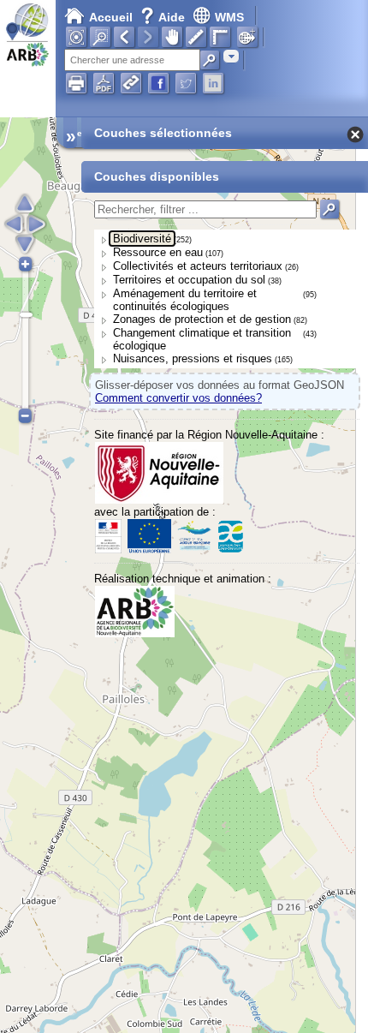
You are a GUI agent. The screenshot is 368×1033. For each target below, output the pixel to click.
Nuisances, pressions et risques (192, 358)
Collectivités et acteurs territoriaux (197, 266)
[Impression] (76, 83)
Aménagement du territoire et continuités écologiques (185, 300)
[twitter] (185, 83)
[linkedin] (213, 83)
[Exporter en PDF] (103, 83)
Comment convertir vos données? (178, 397)
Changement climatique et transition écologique (202, 339)
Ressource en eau (158, 252)
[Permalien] (131, 83)
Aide (164, 17)
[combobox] (231, 56)
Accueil (111, 17)
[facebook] (158, 83)
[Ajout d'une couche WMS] (247, 37)
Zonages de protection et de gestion (202, 319)
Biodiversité (142, 238)
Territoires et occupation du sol (189, 279)
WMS (229, 17)
